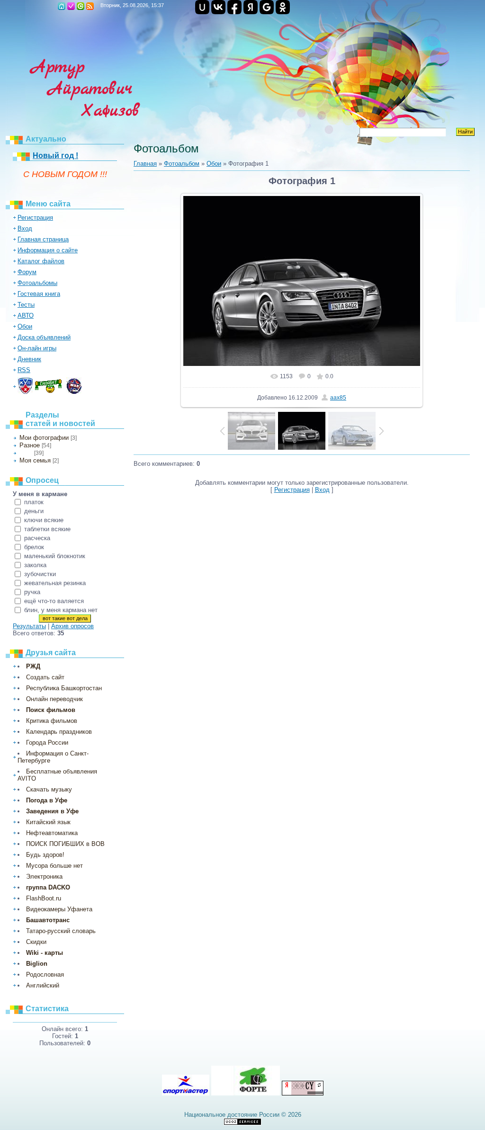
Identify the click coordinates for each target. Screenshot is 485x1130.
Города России (47, 742)
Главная (61, 6)
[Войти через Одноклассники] (283, 7)
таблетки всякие (47, 529)
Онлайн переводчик (54, 699)
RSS (90, 6)
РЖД (33, 666)
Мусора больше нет (54, 865)
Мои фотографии (44, 437)
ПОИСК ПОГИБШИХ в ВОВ (65, 843)
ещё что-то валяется (54, 601)
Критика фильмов (51, 720)
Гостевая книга (39, 293)
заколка (35, 565)
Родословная (45, 974)
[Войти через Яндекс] (250, 7)
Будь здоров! (45, 854)
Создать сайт (45, 677)
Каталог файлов (41, 261)
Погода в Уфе (46, 800)
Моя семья (35, 460)
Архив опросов (72, 626)
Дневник (29, 359)
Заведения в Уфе (52, 811)
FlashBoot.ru (43, 898)
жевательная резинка (55, 583)
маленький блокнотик (54, 556)
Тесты (26, 304)
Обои (25, 326)
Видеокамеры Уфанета (59, 909)
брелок (34, 547)
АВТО (26, 315)
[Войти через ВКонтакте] (218, 7)
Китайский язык (48, 822)
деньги (34, 511)
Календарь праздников (59, 731)
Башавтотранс (48, 920)
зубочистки (40, 574)
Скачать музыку (49, 789)
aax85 (338, 397)
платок (34, 502)
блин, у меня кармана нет (61, 610)
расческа (37, 538)
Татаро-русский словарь (61, 930)
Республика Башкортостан (64, 688)
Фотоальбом (181, 163)
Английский (42, 985)
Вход (80, 6)
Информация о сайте (48, 250)
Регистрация (71, 6)
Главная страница (43, 239)
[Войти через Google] (267, 7)
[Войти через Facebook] (234, 7)
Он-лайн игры (37, 348)
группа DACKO (48, 887)
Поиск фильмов (50, 709)
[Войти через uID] (202, 7)
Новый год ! (55, 155)
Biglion (36, 963)
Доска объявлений (44, 337)
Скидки (36, 941)
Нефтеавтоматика (52, 832)
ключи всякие (43, 520)
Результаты (29, 626)
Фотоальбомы (37, 282)
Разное (29, 445)
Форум (27, 272)
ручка (32, 592)
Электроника (44, 876)
